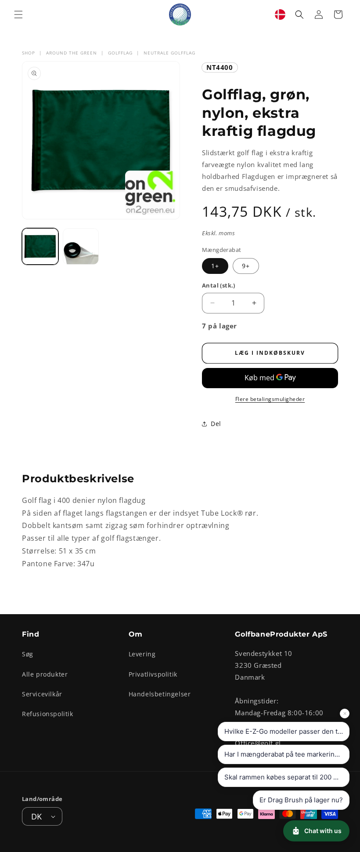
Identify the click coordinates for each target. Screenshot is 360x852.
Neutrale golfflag (169, 53)
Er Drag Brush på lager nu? (301, 800)
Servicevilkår (42, 694)
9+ (246, 266)
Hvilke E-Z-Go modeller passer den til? (284, 731)
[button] (18, 14)
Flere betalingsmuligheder (270, 399)
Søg (27, 654)
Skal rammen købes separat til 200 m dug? (286, 777)
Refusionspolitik (47, 714)
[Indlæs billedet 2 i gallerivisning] (81, 246)
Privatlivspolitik (153, 674)
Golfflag (120, 53)
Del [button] (216, 423)
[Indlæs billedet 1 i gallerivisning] (40, 246)
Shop (28, 53)
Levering (142, 654)
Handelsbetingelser (160, 694)
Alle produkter (45, 674)
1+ (215, 266)
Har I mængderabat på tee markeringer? (286, 754)
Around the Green (71, 53)
